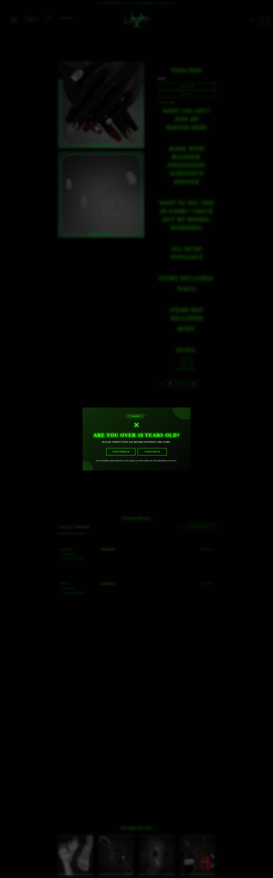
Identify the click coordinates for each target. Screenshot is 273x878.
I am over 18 (152, 451)
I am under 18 (120, 451)
